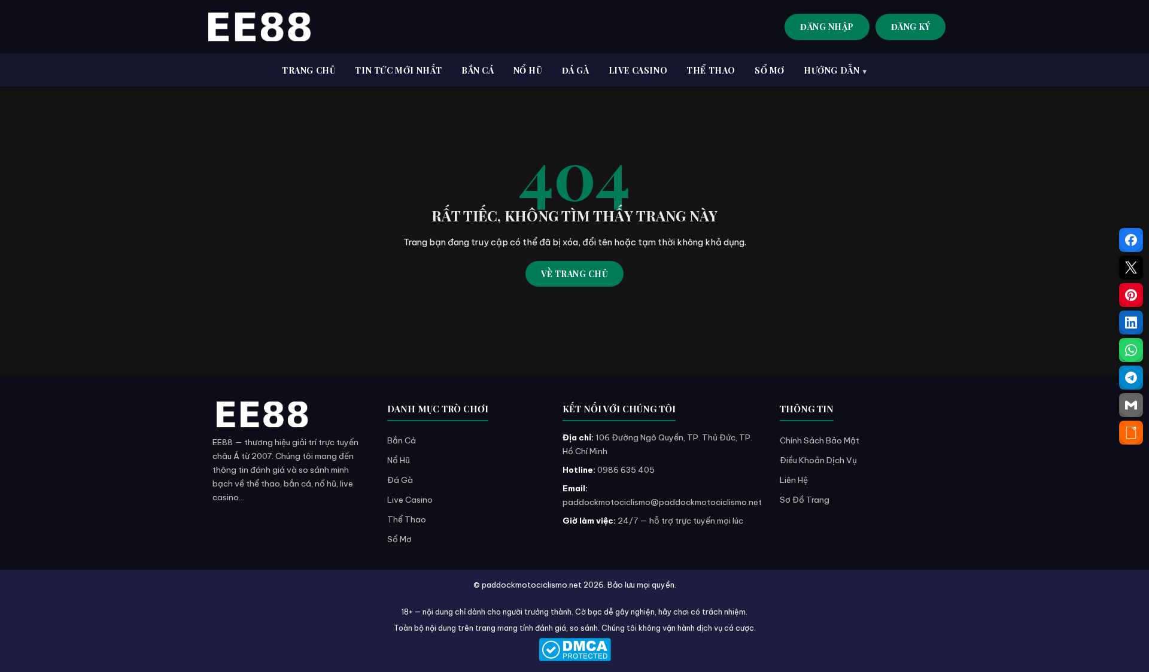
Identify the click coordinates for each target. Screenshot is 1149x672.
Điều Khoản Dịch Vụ (818, 460)
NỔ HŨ (528, 70)
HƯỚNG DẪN (831, 70)
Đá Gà (400, 480)
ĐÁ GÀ (575, 70)
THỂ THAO (710, 70)
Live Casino (410, 499)
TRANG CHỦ (309, 70)
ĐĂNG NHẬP (827, 26)
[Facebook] (1131, 240)
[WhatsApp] (1131, 350)
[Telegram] (1131, 378)
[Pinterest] (1131, 295)
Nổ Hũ (398, 460)
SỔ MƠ (770, 70)
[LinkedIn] (1131, 323)
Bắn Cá (401, 440)
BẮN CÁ (477, 70)
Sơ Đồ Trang (804, 499)
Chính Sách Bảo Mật (819, 440)
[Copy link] (1131, 433)
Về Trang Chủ (574, 273)
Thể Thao (406, 519)
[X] (1131, 267)
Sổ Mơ (399, 539)
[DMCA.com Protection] (574, 649)
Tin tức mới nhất (398, 70)
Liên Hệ (794, 480)
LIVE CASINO (638, 70)
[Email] (1131, 405)
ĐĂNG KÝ (911, 26)
